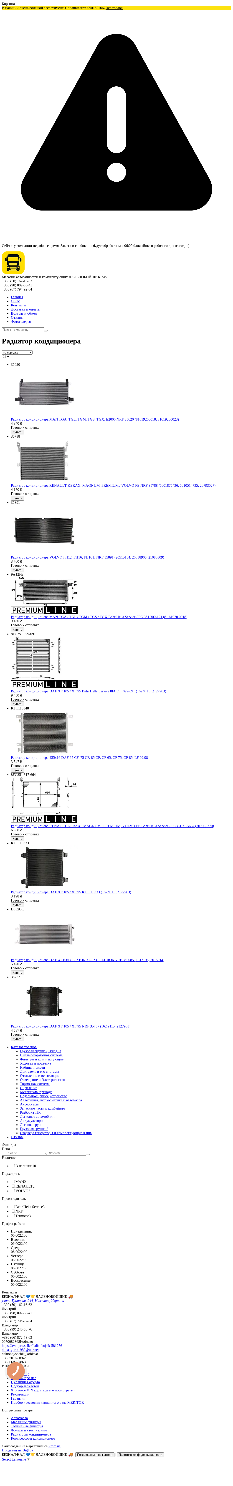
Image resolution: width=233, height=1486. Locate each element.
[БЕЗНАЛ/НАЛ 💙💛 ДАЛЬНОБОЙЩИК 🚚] (13, 273)
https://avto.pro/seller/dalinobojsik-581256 (32, 1346)
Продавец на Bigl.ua (17, 1450)
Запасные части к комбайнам (42, 1108)
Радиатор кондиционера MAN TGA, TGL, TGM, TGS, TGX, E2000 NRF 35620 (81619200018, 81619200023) (95, 419)
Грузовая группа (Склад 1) (40, 1051)
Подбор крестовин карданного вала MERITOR (47, 1402)
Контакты (18, 305)
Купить (17, 432)
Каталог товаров (24, 1047)
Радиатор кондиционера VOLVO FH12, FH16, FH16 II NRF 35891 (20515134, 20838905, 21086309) (87, 557)
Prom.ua (54, 1446)
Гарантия (18, 1398)
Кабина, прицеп (32, 1067)
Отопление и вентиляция (39, 1076)
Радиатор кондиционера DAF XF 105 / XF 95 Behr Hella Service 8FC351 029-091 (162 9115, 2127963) (88, 691)
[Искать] (46, 330)
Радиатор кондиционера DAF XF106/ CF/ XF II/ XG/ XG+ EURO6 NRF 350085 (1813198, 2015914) (87, 960)
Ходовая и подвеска (35, 1063)
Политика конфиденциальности (140, 1454)
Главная (17, 297)
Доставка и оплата (25, 309)
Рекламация (20, 1394)
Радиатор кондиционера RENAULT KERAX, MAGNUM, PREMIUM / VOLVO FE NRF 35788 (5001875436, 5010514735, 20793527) (113, 485)
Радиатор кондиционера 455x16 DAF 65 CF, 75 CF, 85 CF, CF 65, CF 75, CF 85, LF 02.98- (80, 757)
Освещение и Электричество (42, 1080)
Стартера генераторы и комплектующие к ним (56, 1133)
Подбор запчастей (25, 1386)
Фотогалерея (21, 321)
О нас (15, 301)
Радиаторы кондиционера (31, 1434)
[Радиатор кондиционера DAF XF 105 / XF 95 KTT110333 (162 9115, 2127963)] (44, 888)
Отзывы (17, 317)
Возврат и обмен (24, 313)
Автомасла (19, 1418)
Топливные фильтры (27, 1426)
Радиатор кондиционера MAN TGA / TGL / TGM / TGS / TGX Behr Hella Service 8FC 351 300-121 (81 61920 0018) (99, 617)
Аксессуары (29, 1104)
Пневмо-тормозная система (41, 1055)
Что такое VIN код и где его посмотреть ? (43, 1390)
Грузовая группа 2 (34, 1129)
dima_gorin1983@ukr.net (20, 1350)
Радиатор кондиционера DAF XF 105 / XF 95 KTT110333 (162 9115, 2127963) (71, 892)
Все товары (114, 8)
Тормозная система (35, 1084)
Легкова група (31, 1125)
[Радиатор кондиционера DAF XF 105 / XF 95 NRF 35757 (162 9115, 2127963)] (44, 1022)
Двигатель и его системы (39, 1071)
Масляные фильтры (26, 1422)
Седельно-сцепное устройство (43, 1096)
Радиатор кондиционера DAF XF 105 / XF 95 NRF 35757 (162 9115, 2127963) (70, 1026)
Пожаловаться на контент (95, 1454)
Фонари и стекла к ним (29, 1430)
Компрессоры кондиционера (33, 1438)
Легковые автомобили (37, 1116)
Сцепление (28, 1088)
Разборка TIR (30, 1112)
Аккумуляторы (31, 1121)
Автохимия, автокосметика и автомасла (51, 1100)
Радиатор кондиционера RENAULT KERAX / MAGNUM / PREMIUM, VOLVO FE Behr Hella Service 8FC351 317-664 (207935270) (112, 826)
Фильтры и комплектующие (41, 1059)
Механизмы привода (36, 1092)
